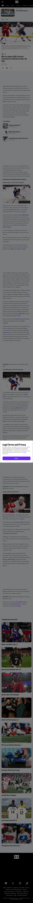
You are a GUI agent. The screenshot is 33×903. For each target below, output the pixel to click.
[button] (16, 458)
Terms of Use (23, 447)
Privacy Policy (24, 449)
